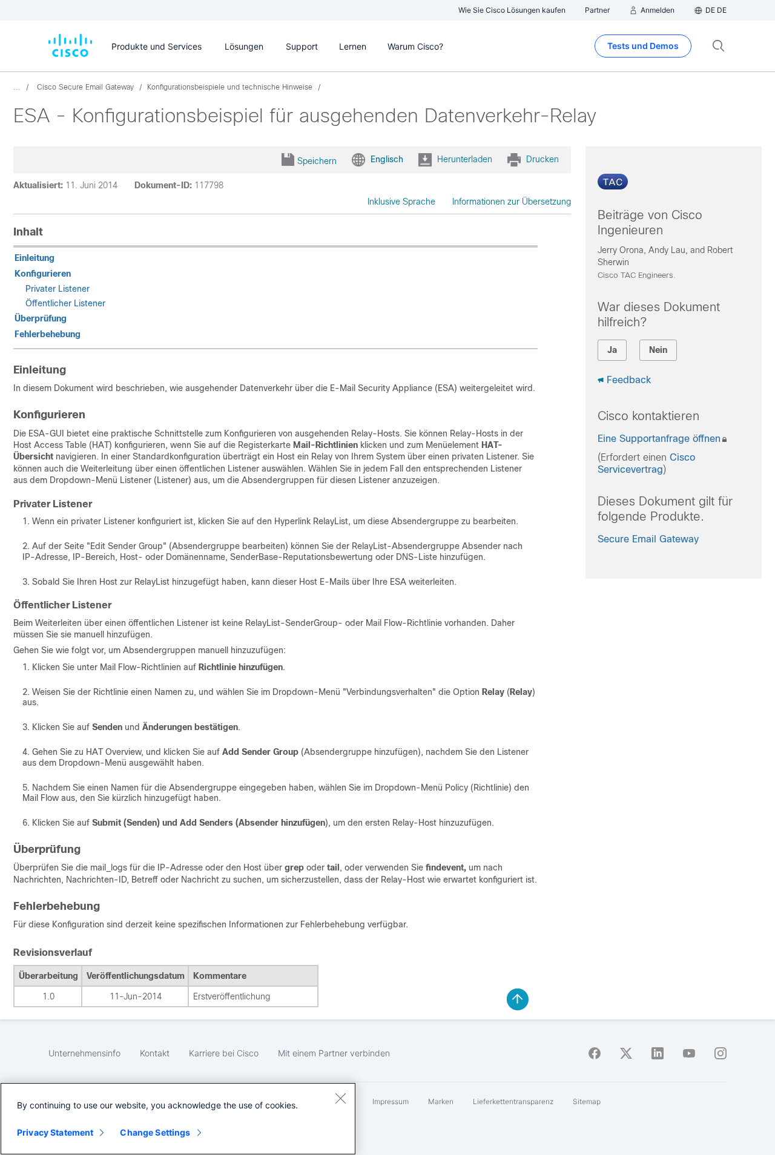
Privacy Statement (55, 1132)
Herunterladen (464, 159)
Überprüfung (41, 318)
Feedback (629, 380)
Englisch (387, 159)
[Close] (340, 1098)
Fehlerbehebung (48, 334)
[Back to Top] (518, 999)
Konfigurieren (43, 273)
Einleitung (34, 258)
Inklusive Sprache (401, 201)
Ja (612, 350)
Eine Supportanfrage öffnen (659, 438)
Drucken (542, 159)
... (17, 87)
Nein (658, 350)
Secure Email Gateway (648, 539)
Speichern (317, 161)
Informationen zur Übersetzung (511, 201)
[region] (178, 1118)
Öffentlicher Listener (65, 303)
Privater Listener (57, 289)
